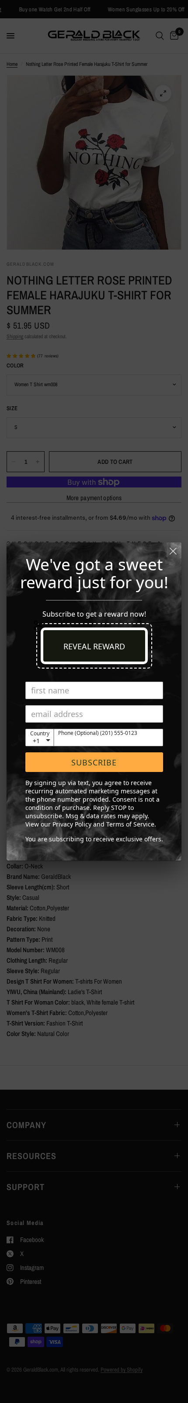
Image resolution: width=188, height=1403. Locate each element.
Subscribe (94, 762)
